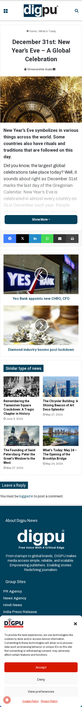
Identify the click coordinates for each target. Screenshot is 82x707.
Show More (40, 219)
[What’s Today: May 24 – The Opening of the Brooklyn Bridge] (61, 436)
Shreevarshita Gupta (39, 69)
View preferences (41, 691)
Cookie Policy (30, 701)
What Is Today (47, 31)
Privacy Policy (49, 701)
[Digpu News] (41, 10)
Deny (41, 679)
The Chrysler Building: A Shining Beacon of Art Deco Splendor (60, 405)
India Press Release (20, 612)
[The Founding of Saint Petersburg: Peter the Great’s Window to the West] (21, 436)
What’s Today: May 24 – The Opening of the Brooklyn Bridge (60, 454)
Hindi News (12, 605)
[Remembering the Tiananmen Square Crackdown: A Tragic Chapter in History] (21, 386)
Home (33, 31)
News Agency (14, 598)
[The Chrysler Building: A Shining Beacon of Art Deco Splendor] (61, 386)
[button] (75, 624)
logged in (26, 496)
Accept (41, 667)
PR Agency (12, 591)
